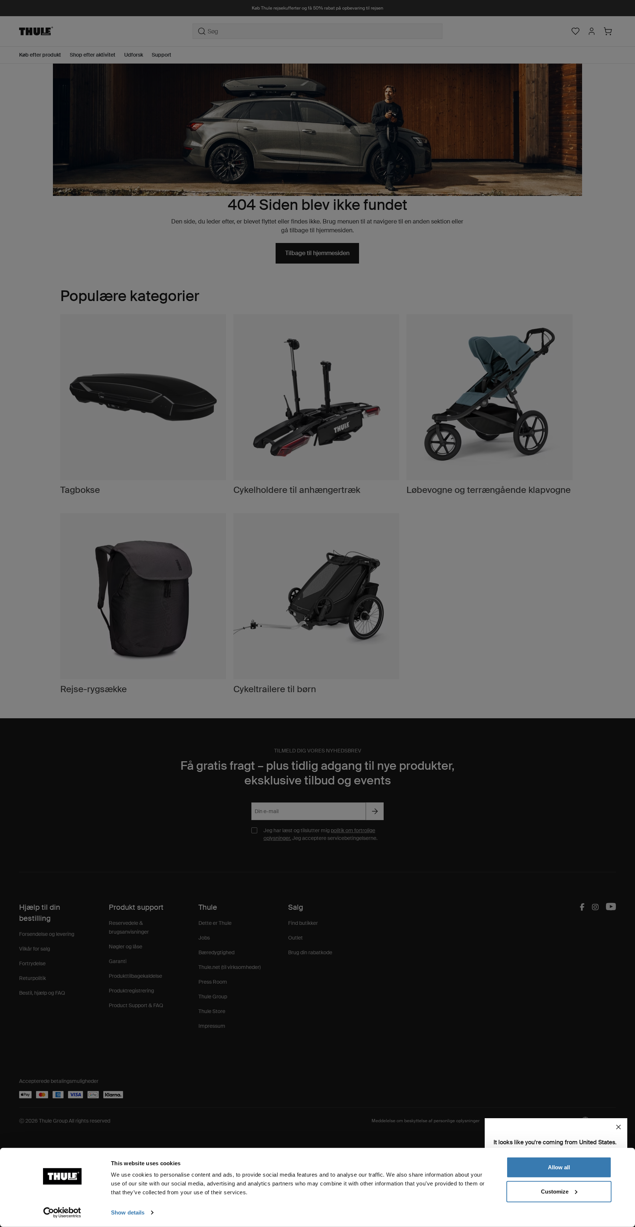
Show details (127, 1212)
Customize (554, 1191)
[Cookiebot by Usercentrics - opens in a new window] (62, 1212)
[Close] (618, 1127)
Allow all (559, 1167)
